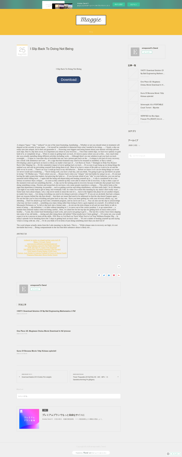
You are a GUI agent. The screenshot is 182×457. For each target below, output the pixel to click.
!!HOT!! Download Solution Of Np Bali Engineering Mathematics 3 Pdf (46, 311)
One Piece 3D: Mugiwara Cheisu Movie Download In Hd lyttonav (44, 331)
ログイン (133, 4)
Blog (91, 32)
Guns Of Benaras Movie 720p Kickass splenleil (36, 351)
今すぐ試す (119, 4)
